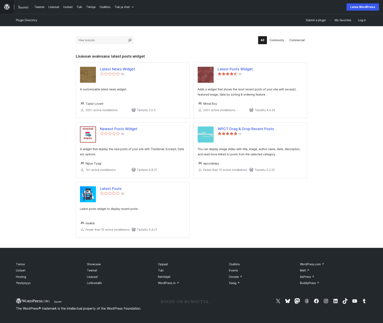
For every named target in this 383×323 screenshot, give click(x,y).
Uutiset (20, 270)
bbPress (307, 276)
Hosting (21, 276)
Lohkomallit (94, 283)
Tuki (161, 270)
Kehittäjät (164, 276)
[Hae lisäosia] (130, 40)
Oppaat (163, 264)
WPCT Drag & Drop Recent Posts (246, 129)
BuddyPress (309, 283)
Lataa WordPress (362, 7)
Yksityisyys (23, 283)
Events (233, 270)
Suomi (57, 301)
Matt (304, 270)
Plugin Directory (26, 20)
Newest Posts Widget (118, 129)
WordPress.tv (168, 283)
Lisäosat (92, 276)
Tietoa (20, 264)
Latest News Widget (117, 69)
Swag (234, 283)
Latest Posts (111, 188)
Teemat (92, 270)
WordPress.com (312, 264)
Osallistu (234, 264)
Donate (235, 276)
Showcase (94, 264)
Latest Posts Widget (235, 69)
